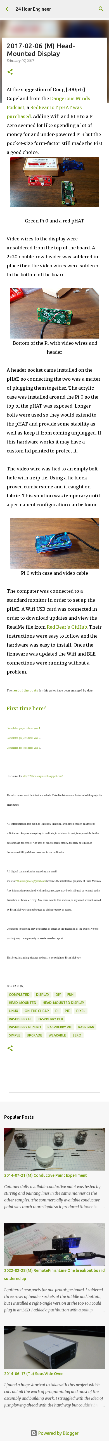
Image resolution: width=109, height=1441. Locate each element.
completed (19, 994)
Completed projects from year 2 (23, 738)
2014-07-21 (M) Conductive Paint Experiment (45, 1175)
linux (13, 1011)
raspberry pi (20, 1019)
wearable (57, 1035)
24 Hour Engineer (33, 9)
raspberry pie (60, 1027)
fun (70, 994)
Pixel (80, 1011)
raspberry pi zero (25, 1027)
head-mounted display (63, 1003)
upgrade (34, 1035)
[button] (10, 72)
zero (76, 1035)
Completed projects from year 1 (23, 728)
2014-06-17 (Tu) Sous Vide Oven (33, 1373)
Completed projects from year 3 (23, 747)
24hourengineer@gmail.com (30, 881)
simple (14, 1035)
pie (67, 1011)
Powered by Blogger (58, 1433)
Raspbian (86, 1027)
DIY (58, 994)
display (42, 994)
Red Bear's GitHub (67, 627)
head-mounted (22, 1003)
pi (56, 1011)
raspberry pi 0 (50, 1019)
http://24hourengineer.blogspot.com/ (43, 776)
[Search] (101, 9)
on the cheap (37, 1011)
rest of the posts (25, 690)
